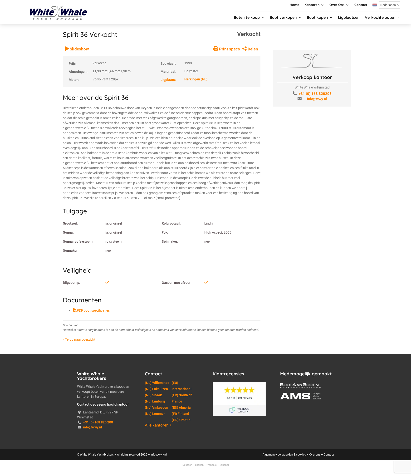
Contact (360, 5)
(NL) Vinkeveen (156, 407)
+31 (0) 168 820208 (315, 94)
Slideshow (79, 49)
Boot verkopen (283, 18)
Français (211, 464)
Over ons (314, 454)
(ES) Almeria (181, 407)
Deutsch (187, 464)
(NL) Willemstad (157, 383)
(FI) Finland (180, 414)
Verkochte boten (380, 18)
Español (224, 464)
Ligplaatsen (349, 18)
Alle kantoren (157, 425)
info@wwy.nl (317, 99)
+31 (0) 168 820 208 (98, 422)
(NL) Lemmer (155, 414)
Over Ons (336, 5)
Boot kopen (317, 18)
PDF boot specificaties (93, 310)
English (199, 464)
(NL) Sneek (153, 395)
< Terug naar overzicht (79, 339)
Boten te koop (247, 18)
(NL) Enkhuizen (156, 389)
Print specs (229, 49)
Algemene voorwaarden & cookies (284, 454)
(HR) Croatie (181, 420)
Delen (252, 49)
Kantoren (311, 5)
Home (294, 5)
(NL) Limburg (155, 401)
